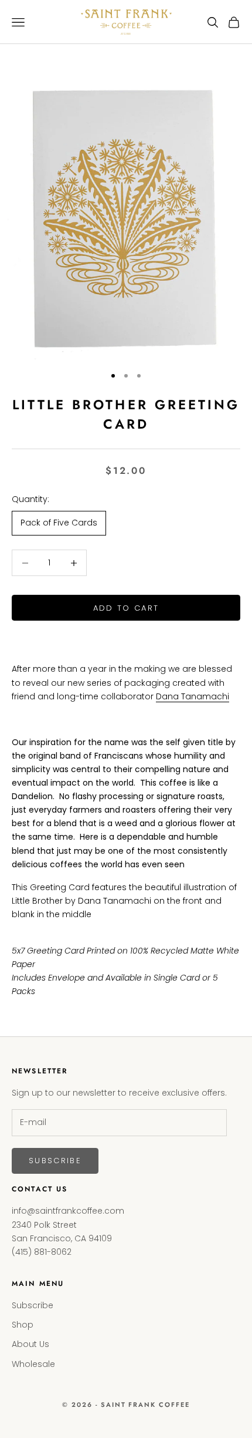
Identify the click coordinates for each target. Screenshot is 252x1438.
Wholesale (33, 1364)
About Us (30, 1344)
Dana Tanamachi (192, 696)
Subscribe (55, 1160)
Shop (22, 1325)
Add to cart (126, 608)
